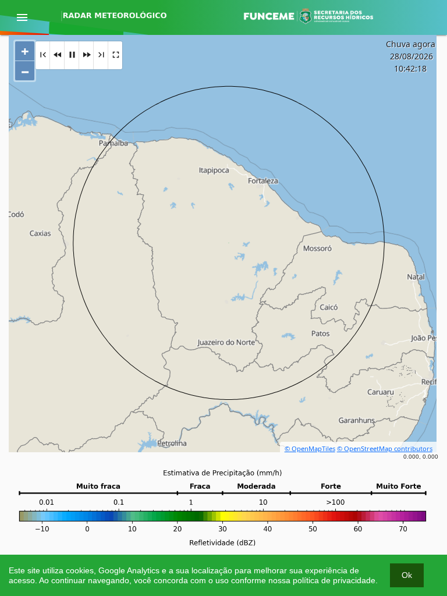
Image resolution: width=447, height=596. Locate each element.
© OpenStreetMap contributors (384, 448)
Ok (407, 575)
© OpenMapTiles (310, 448)
